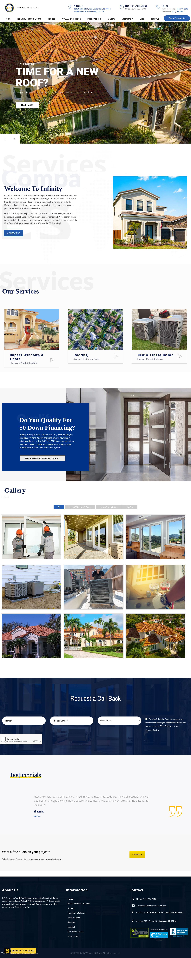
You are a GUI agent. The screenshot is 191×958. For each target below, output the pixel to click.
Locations (126, 18)
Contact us (137, 854)
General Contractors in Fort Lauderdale (159, 939)
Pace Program (94, 18)
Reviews (155, 18)
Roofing (51, 18)
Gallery (111, 18)
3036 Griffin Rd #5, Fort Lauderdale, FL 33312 (92, 9)
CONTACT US (13, 233)
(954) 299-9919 (182, 9)
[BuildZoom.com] (159, 935)
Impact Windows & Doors (28, 18)
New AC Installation (71, 18)
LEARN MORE (27, 105)
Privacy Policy (152, 730)
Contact (71, 927)
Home (7, 18)
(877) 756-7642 (178, 12)
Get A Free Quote (177, 18)
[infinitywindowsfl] (9, 7)
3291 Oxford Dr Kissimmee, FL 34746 (89, 12)
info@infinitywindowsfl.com (154, 905)
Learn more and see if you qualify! (42, 458)
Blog (142, 18)
